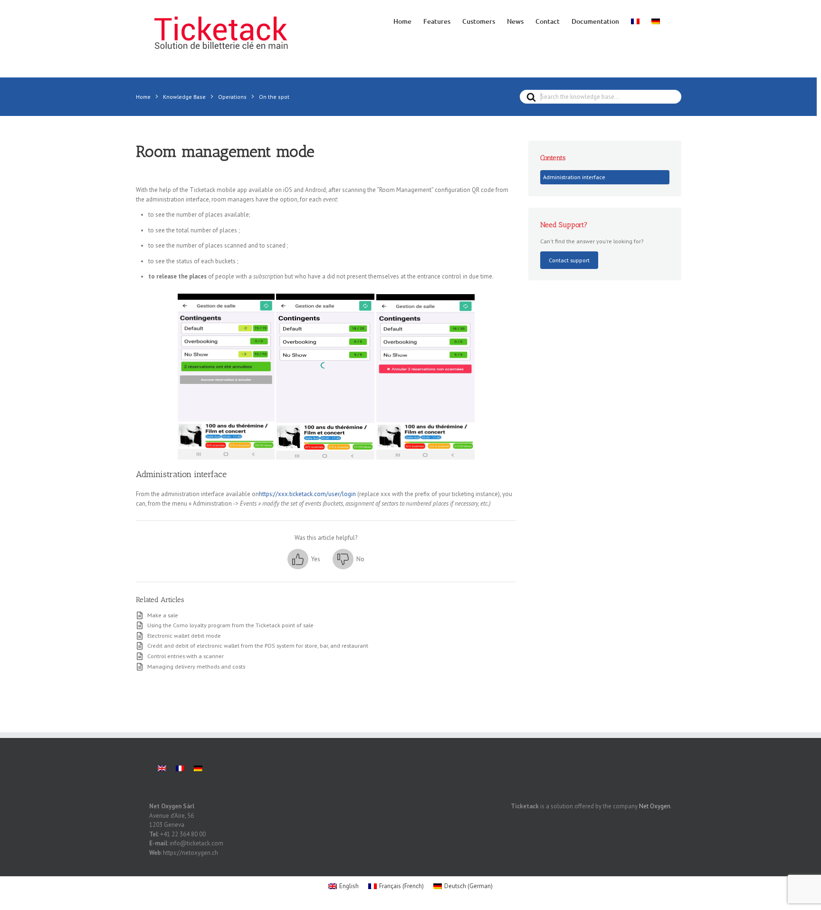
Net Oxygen (654, 806)
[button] (303, 559)
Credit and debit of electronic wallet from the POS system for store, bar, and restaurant (257, 645)
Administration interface (574, 177)
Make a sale (162, 615)
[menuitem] (635, 20)
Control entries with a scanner (185, 656)
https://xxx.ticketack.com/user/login (307, 494)
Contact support (569, 260)
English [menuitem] (349, 886)
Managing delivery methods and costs (196, 666)
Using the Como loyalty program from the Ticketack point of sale (230, 625)
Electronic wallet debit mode (184, 635)
